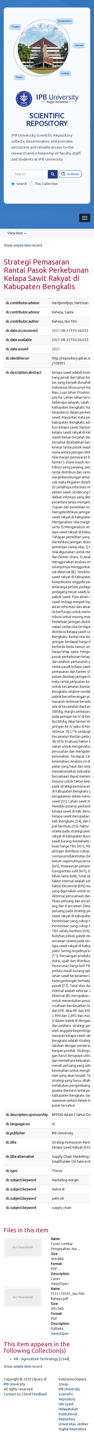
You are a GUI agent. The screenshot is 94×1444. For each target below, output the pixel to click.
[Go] (53, 174)
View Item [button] (16, 233)
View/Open (60, 1284)
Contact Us (12, 1394)
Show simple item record (23, 245)
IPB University (14, 1384)
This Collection (46, 184)
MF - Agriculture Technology (36, 1359)
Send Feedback (35, 1394)
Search (21, 184)
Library (37, 1379)
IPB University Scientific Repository (69, 1394)
